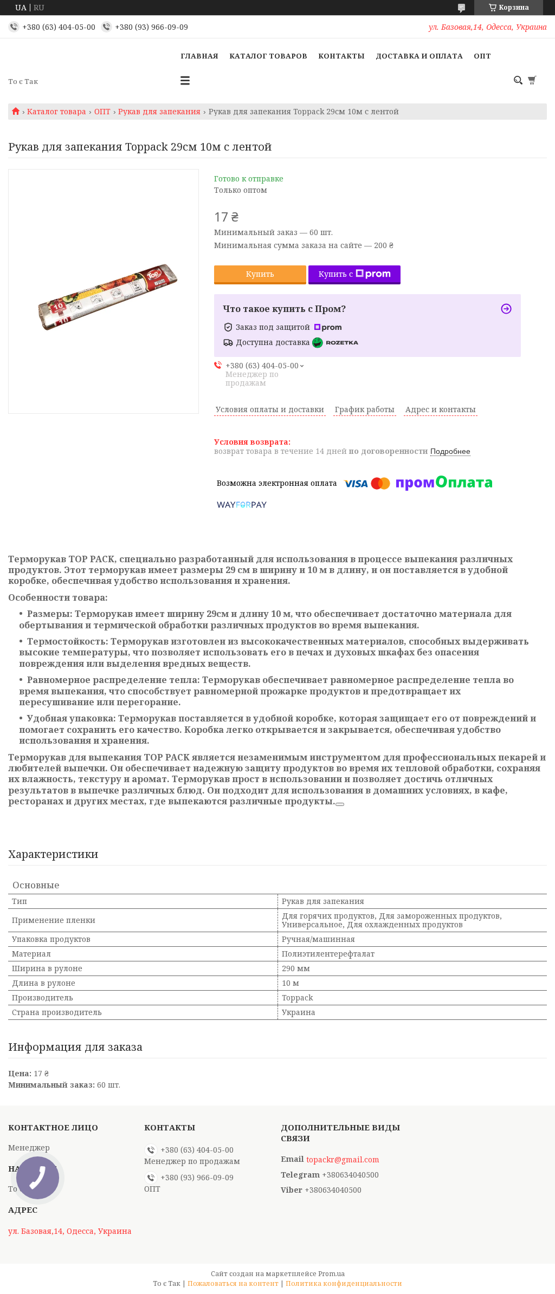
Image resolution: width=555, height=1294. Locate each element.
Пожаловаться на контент (233, 1283)
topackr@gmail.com (342, 1160)
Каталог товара (56, 111)
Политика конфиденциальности (344, 1283)
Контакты (341, 56)
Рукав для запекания (159, 111)
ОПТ (482, 56)
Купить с (336, 274)
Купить (260, 274)
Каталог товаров (268, 56)
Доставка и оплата (419, 56)
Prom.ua (331, 1273)
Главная (199, 56)
